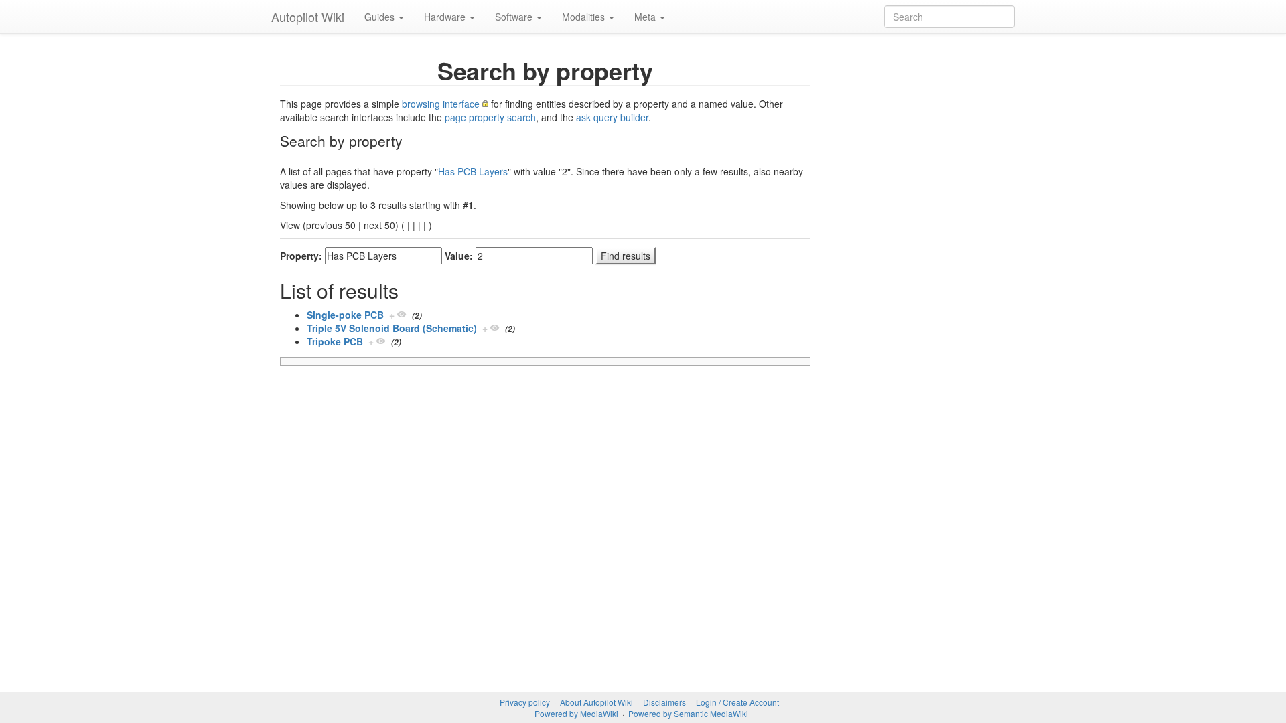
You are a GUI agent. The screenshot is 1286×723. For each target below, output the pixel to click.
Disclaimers (664, 702)
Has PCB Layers (473, 171)
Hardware (446, 16)
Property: (301, 255)
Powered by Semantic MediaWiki (688, 713)
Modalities (585, 16)
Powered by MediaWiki (576, 713)
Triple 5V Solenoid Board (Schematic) (392, 328)
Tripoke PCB (335, 341)
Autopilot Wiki (307, 16)
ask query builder (612, 117)
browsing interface (441, 103)
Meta (646, 16)
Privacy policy (525, 702)
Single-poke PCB (345, 314)
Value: (459, 255)
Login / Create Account (737, 702)
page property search (490, 117)
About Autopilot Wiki (596, 702)
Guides (380, 16)
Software (515, 16)
